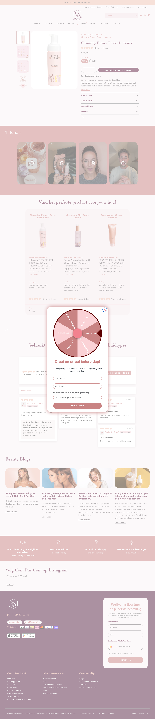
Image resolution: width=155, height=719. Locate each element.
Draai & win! (77, 405)
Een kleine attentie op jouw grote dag (71, 392)
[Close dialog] (105, 310)
